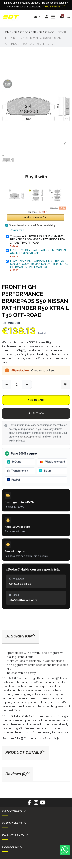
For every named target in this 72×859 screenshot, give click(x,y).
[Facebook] (29, 804)
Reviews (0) (16, 774)
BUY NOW (38, 413)
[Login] (47, 17)
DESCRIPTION (18, 636)
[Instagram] (36, 804)
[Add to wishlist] (65, 384)
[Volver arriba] (27, 384)
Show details (17, 230)
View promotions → (53, 6)
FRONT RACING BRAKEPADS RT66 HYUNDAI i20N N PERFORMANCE (38, 252)
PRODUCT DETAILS (23, 752)
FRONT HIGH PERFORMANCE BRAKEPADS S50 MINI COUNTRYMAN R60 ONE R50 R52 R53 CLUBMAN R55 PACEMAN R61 (39, 264)
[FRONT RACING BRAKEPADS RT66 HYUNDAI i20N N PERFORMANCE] (36, 187)
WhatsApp (26, 436)
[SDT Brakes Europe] (11, 17)
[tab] (36, 637)
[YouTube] (43, 804)
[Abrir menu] (53, 16)
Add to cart (36, 400)
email (38, 436)
